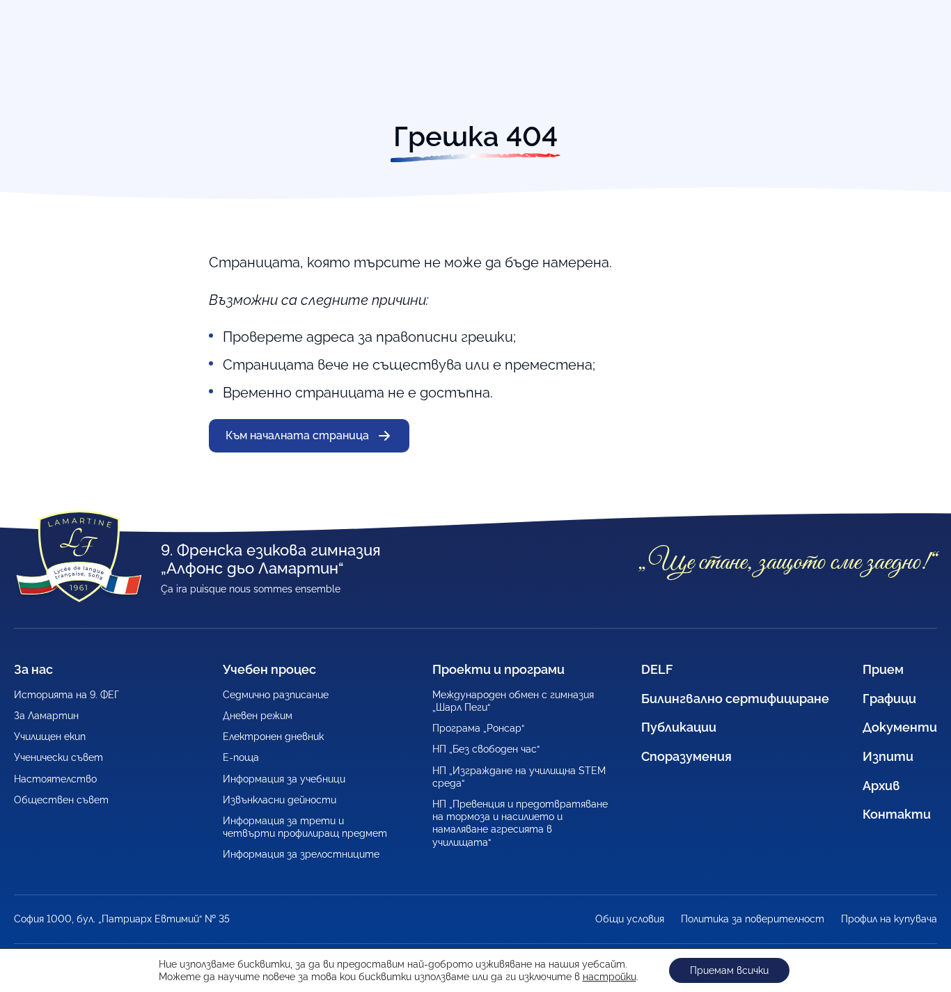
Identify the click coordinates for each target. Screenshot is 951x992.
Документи (900, 727)
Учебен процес (269, 669)
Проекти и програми (498, 669)
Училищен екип (50, 736)
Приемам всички (729, 970)
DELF (657, 669)
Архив (881, 785)
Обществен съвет (61, 799)
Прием (883, 669)
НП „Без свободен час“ (486, 749)
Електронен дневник (273, 736)
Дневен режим (257, 715)
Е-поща (241, 757)
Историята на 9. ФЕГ (66, 694)
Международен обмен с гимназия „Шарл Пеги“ (513, 701)
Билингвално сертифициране (735, 698)
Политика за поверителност (752, 918)
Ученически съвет (58, 757)
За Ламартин (46, 715)
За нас (33, 669)
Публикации (678, 727)
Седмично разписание (276, 694)
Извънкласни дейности (279, 799)
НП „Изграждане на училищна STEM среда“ (519, 777)
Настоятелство (55, 779)
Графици (889, 698)
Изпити (888, 756)
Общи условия (629, 918)
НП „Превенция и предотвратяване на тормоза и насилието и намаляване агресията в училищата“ (520, 823)
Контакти (897, 814)
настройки (609, 976)
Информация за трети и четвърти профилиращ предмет (305, 827)
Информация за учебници (284, 779)
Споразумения (686, 756)
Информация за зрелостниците (301, 854)
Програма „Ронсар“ (478, 728)
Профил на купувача (889, 918)
